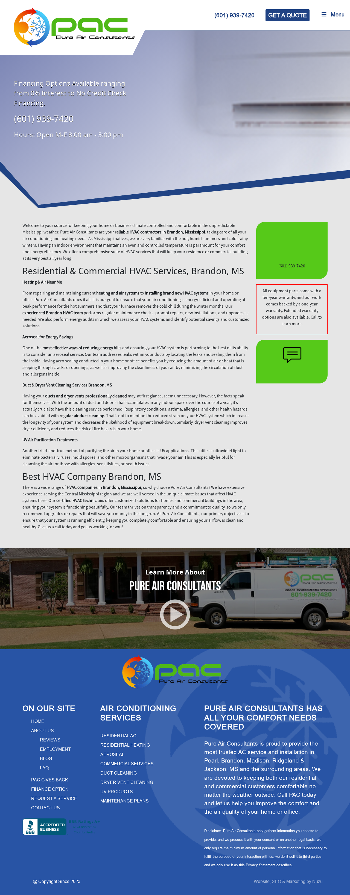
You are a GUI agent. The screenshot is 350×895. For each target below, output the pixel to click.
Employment (55, 749)
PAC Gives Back (49, 780)
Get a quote (287, 15)
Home (37, 721)
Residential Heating (125, 745)
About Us (42, 730)
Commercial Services (127, 763)
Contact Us (45, 808)
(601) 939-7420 (234, 15)
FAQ (44, 768)
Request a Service (54, 798)
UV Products (116, 791)
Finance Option (50, 789)
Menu (338, 14)
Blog (46, 758)
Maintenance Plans (124, 801)
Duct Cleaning (118, 773)
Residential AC (118, 736)
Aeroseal (112, 754)
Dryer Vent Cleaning (126, 782)
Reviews (50, 740)
